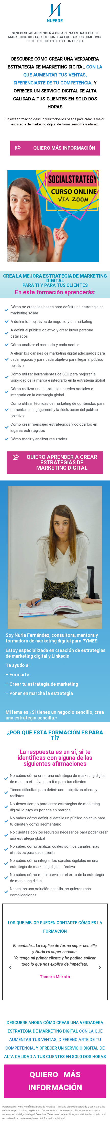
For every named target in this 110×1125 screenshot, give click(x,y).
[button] (10, 967)
